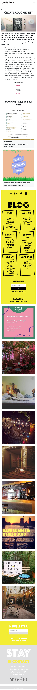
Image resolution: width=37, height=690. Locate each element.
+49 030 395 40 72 (18, 666)
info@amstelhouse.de (18, 669)
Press (28, 685)
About (33, 685)
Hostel (22, 685)
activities (23, 51)
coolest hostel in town (27, 73)
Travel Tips (18, 85)
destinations (14, 51)
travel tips (18, 93)
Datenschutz (13, 685)
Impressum (5, 685)
